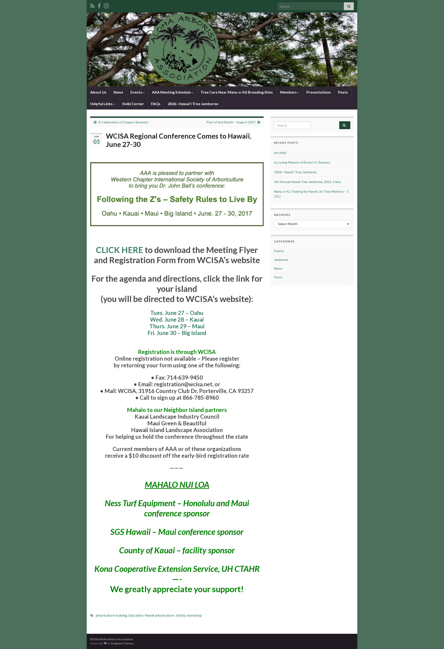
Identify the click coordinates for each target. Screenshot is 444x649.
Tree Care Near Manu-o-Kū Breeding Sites (236, 92)
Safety (180, 615)
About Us (98, 92)
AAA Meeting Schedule (171, 92)
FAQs (155, 103)
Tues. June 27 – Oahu (177, 312)
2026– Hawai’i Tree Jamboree (193, 103)
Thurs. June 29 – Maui (177, 326)
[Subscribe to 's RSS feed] (92, 5)
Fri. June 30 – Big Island (177, 332)
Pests (343, 92)
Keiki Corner (133, 103)
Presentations (318, 92)
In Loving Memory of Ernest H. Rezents (302, 162)
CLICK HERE (119, 250)
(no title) (280, 153)
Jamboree (281, 260)
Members (288, 92)
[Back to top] (433, 638)
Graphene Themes (122, 643)
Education (136, 615)
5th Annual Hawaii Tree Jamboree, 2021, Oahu (307, 182)
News (118, 92)
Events (136, 92)
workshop (194, 615)
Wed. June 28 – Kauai (177, 319)
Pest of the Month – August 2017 (231, 122)
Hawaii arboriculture (160, 615)
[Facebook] (99, 5)
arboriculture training (111, 615)
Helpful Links (101, 103)
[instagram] (106, 5)
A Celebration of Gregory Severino (123, 122)
